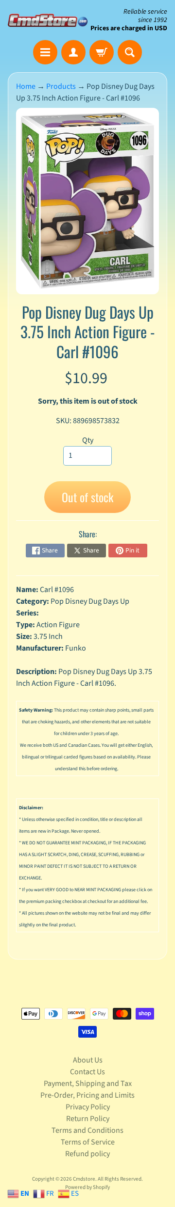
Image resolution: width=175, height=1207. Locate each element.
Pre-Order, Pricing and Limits (87, 1095)
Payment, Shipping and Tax (88, 1083)
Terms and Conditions (87, 1130)
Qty (87, 440)
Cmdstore (84, 1179)
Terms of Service (88, 1142)
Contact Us (87, 1071)
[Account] (73, 52)
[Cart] (101, 52)
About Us (88, 1060)
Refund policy (87, 1153)
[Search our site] (130, 52)
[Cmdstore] (48, 20)
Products (61, 86)
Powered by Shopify (87, 1187)
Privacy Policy (88, 1107)
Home (25, 86)
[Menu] (45, 52)
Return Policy (87, 1118)
